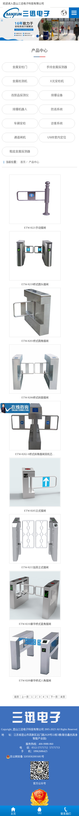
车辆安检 (20, 123)
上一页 (25, 696)
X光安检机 (57, 81)
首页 (23, 162)
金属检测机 (19, 81)
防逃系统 (57, 109)
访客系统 (57, 123)
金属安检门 (19, 67)
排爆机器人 (19, 109)
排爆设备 (57, 95)
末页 (62, 696)
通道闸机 (20, 137)
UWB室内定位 (56, 137)
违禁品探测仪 (20, 95)
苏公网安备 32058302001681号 (27, 756)
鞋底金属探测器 (20, 151)
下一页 (54, 696)
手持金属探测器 (56, 67)
